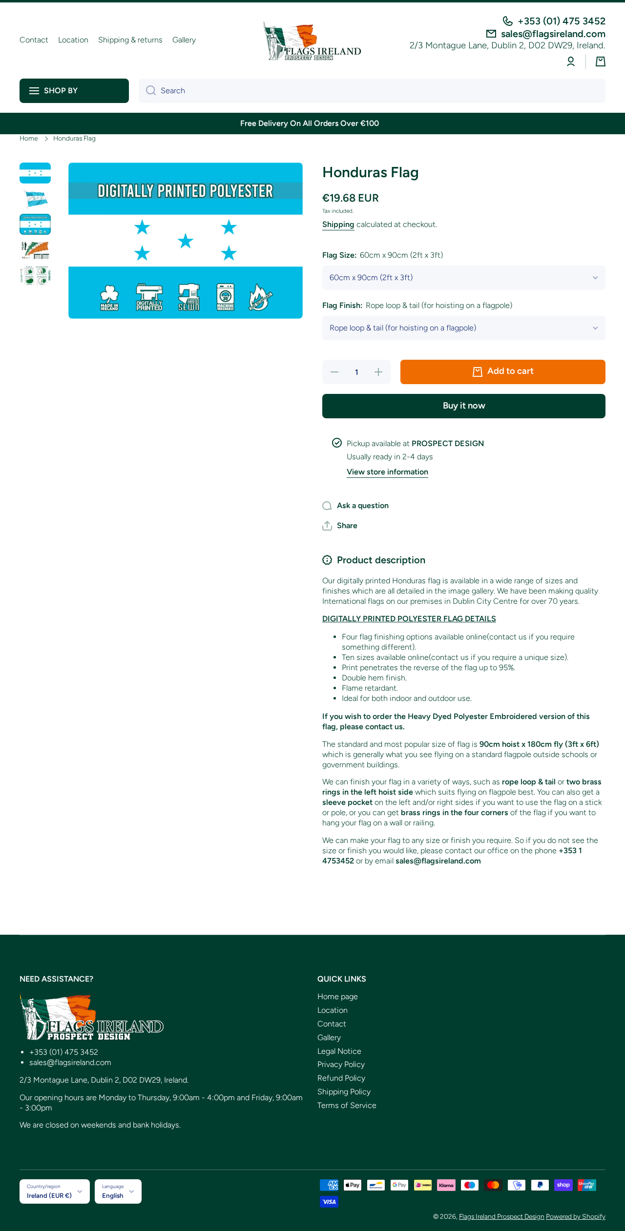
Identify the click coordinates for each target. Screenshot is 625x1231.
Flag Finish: (417, 305)
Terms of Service (346, 1105)
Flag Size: (382, 255)
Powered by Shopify (575, 1216)
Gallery (329, 1037)
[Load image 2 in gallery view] (35, 198)
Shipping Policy (344, 1091)
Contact (331, 1023)
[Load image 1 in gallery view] (35, 173)
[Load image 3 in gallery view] (35, 224)
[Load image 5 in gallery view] (35, 275)
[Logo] (312, 40)
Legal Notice (339, 1051)
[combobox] (372, 91)
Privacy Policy (341, 1064)
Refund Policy (341, 1078)
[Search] (147, 91)
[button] (600, 61)
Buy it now (464, 405)
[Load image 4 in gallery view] (35, 250)
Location (332, 1010)
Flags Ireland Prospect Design (501, 1216)
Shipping (338, 224)
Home (29, 138)
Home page (337, 996)
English (113, 1195)
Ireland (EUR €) (49, 1195)
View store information (387, 471)
